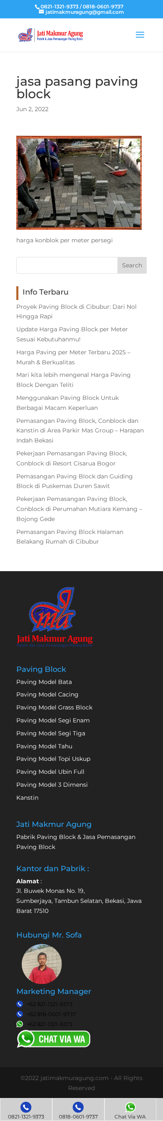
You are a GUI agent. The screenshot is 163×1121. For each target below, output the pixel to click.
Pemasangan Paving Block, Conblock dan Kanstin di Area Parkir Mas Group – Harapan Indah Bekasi (80, 431)
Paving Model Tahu (44, 746)
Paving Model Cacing (47, 694)
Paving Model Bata (44, 682)
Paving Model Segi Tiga (50, 733)
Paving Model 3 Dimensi (52, 784)
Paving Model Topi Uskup (53, 759)
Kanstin (27, 797)
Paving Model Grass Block (54, 707)
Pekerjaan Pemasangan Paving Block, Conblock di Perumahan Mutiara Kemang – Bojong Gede (79, 509)
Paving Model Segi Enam (53, 720)
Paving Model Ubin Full (50, 771)
